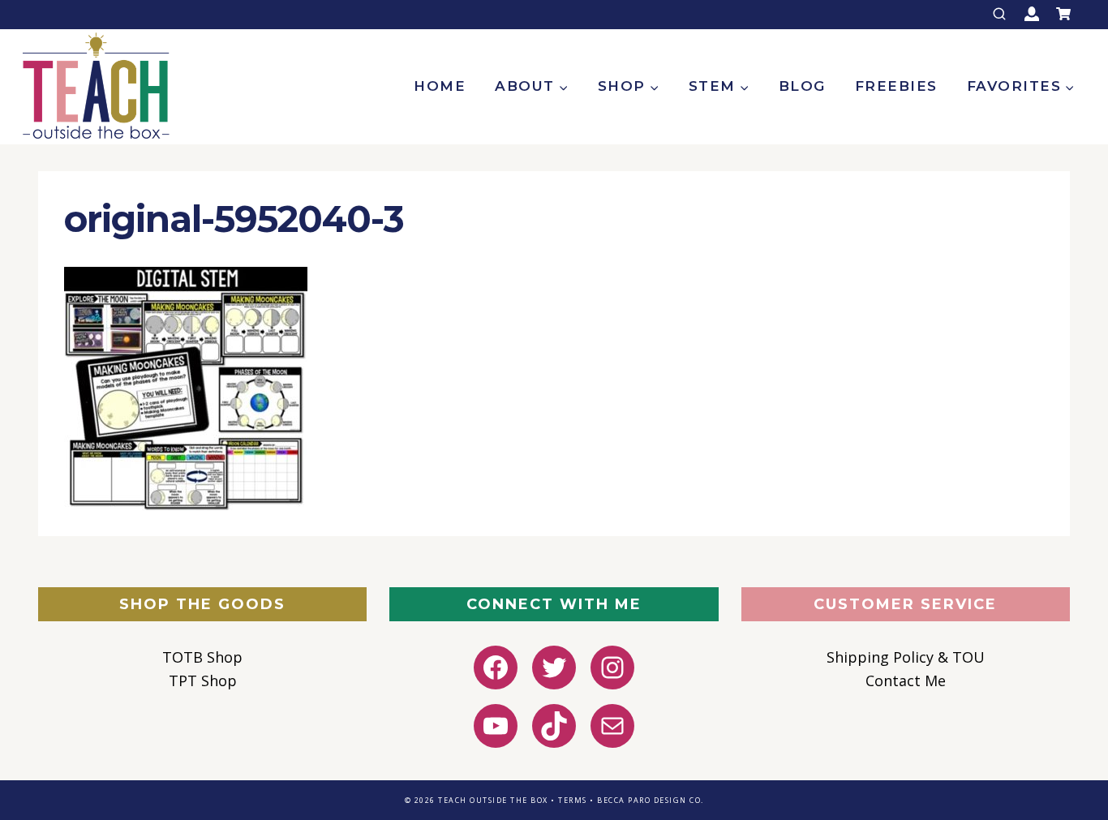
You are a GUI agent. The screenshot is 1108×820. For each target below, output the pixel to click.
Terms (572, 800)
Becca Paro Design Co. (650, 800)
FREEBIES (896, 86)
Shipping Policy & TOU (906, 657)
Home (440, 86)
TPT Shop (203, 680)
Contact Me (905, 680)
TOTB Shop (202, 657)
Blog (802, 86)
